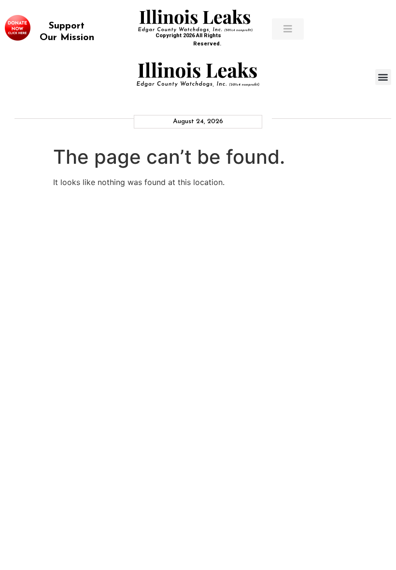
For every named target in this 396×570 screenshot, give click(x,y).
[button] (383, 77)
